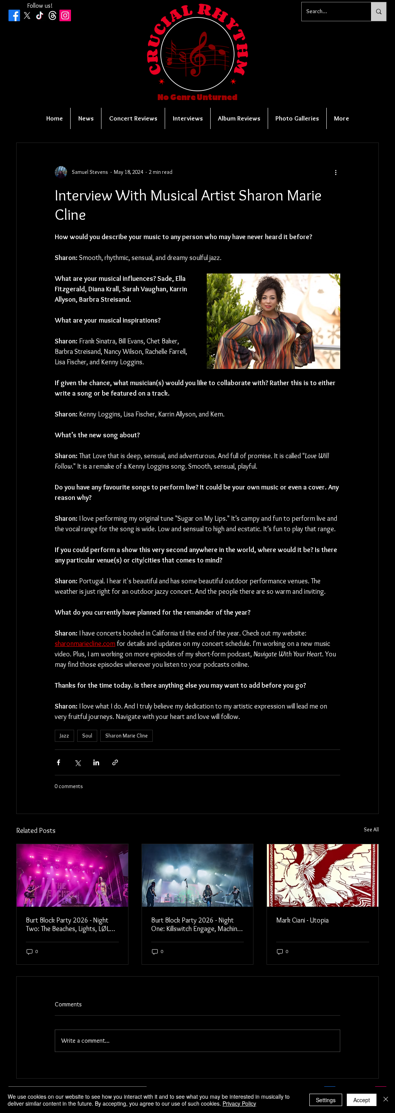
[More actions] (335, 172)
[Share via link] (115, 762)
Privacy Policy (239, 1103)
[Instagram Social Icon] (65, 15)
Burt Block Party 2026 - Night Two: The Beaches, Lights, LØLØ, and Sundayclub (71, 924)
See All (371, 829)
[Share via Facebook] (58, 762)
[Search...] (378, 11)
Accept (361, 1100)
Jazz (64, 735)
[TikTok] (40, 15)
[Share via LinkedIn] (96, 762)
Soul (87, 735)
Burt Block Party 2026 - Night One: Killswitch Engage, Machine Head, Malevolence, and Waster (196, 924)
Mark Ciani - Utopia (302, 920)
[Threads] (52, 15)
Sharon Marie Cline (126, 735)
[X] (27, 15)
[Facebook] (14, 15)
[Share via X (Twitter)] (77, 762)
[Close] (385, 1100)
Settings (326, 1100)
